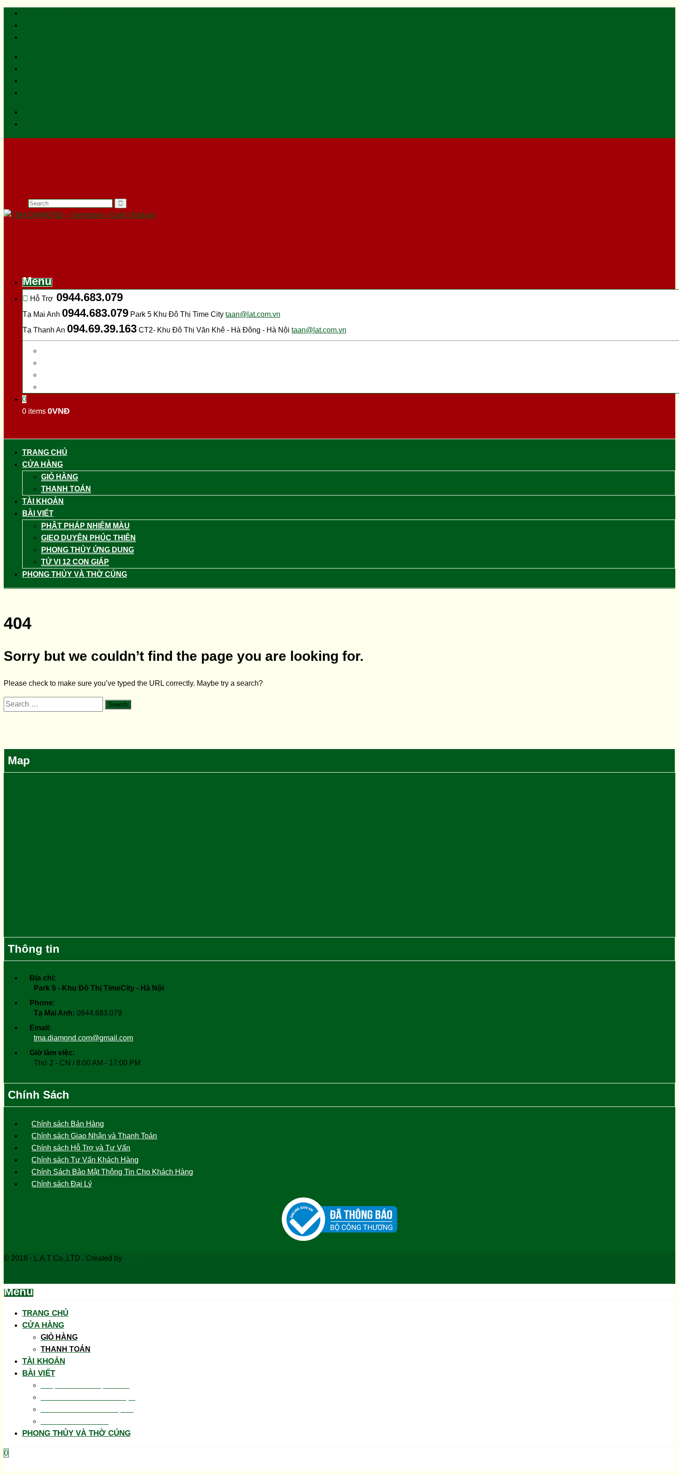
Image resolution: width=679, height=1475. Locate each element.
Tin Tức (35, 25)
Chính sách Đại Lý (61, 1184)
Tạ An (133, 1258)
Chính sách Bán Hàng (67, 1124)
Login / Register (48, 112)
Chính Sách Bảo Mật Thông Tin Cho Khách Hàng (112, 1172)
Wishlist (35, 124)
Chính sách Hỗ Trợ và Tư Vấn (80, 1148)
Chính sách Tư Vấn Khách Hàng (85, 1160)
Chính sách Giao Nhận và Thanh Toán (94, 1136)
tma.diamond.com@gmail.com (83, 1038)
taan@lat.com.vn (252, 314)
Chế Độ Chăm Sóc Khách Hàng (74, 37)
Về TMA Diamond (51, 13)
